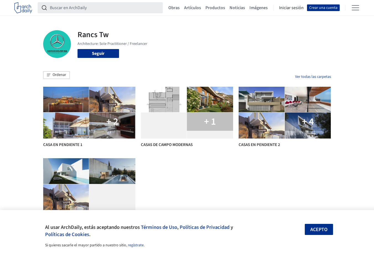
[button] (56, 75)
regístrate (136, 245)
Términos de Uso (159, 227)
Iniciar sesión (291, 8)
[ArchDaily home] (23, 7)
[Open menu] (355, 7)
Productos (215, 8)
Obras (174, 8)
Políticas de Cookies (67, 234)
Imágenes (258, 8)
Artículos (192, 8)
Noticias (237, 8)
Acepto (318, 229)
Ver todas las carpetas (313, 77)
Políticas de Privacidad (204, 227)
